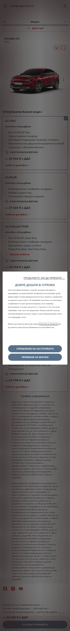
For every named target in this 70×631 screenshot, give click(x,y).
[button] (44, 278)
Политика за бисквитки (49, 324)
